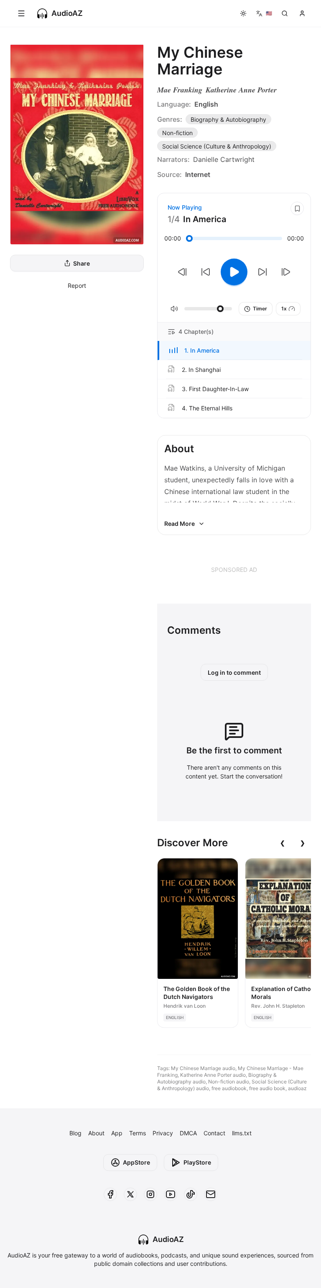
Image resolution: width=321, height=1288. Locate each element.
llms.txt (242, 1133)
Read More (179, 523)
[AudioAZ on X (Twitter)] (130, 1194)
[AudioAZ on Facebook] (110, 1194)
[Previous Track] (182, 272)
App (116, 1133)
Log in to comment (234, 672)
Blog (75, 1133)
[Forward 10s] (262, 272)
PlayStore (197, 1162)
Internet (197, 174)
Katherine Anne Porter (241, 90)
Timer (260, 308)
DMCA (188, 1133)
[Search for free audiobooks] (284, 13)
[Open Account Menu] (302, 13)
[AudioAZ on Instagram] (150, 1194)
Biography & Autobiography (228, 119)
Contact (214, 1133)
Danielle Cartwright (224, 159)
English (206, 104)
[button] (234, 350)
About (96, 1133)
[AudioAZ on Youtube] (170, 1194)
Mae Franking (179, 90)
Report (77, 285)
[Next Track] (286, 272)
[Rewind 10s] (205, 272)
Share (81, 263)
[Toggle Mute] (174, 308)
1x (284, 308)
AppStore (136, 1162)
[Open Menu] (21, 13)
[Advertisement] (234, 569)
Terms (137, 1133)
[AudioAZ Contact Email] (210, 1194)
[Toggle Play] (234, 272)
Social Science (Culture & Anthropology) (216, 146)
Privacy (163, 1133)
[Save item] (297, 208)
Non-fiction (177, 132)
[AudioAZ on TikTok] (190, 1194)
